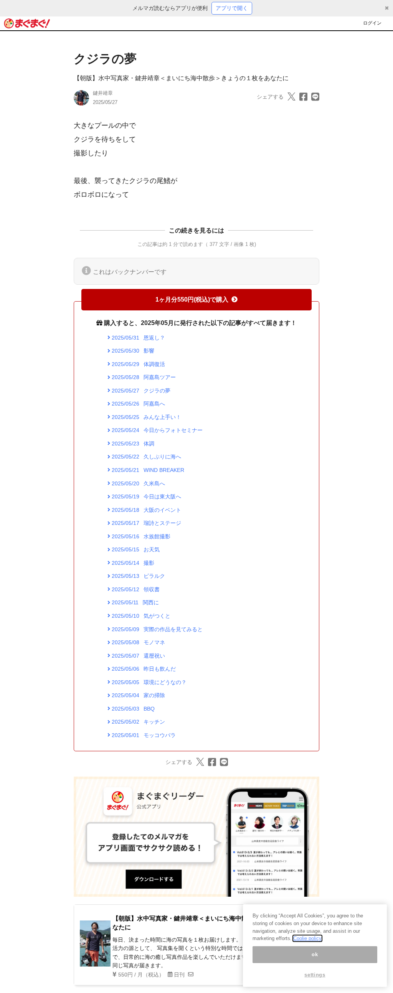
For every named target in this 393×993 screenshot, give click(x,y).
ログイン (372, 23)
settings (314, 975)
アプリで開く (232, 8)
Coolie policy (307, 938)
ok (315, 954)
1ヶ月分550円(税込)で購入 (191, 299)
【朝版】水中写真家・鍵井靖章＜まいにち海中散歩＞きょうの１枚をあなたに (181, 78)
